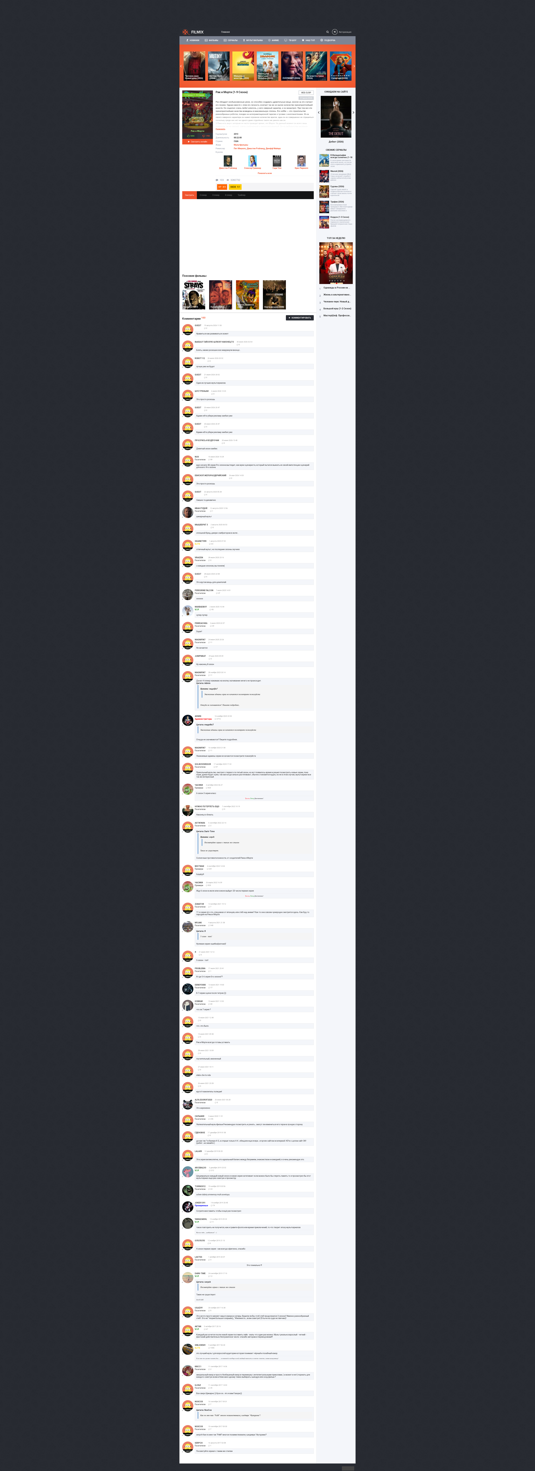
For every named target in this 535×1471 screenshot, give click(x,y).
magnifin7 (200, 640)
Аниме (275, 40)
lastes (198, 1257)
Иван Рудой (201, 508)
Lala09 (198, 1151)
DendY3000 (200, 985)
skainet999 (200, 541)
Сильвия (199, 1116)
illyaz (198, 1385)
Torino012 (200, 1186)
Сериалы (233, 40)
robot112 (200, 358)
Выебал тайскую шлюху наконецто (214, 342)
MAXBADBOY (201, 607)
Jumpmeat (200, 656)
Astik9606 (200, 823)
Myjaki (198, 923)
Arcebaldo (200, 1168)
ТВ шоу (292, 40)
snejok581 (200, 1345)
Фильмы (213, 40)
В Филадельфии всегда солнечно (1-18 (341, 156)
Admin (198, 716)
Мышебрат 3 (201, 525)
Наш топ (310, 40)
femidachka (201, 623)
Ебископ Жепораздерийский (210, 475)
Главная (225, 32)
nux (197, 457)
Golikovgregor (203, 764)
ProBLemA (200, 968)
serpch (199, 1443)
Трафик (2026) (337, 202)
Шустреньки (202, 391)
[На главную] (195, 32)
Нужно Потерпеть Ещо (207, 806)
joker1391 (200, 1203)
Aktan (198, 1326)
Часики (199, 785)
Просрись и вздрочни (207, 440)
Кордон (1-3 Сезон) (339, 217)
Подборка (329, 40)
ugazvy (199, 1308)
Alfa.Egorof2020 (203, 1100)
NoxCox (199, 1401)
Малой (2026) (336, 171)
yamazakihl (201, 1219)
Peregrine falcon (204, 590)
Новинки (194, 40)
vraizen (199, 557)
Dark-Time (200, 1273)
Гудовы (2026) (337, 186)
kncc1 (198, 1366)
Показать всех (265, 173)
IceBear (199, 1001)
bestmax (199, 866)
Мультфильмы (254, 40)
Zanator (199, 904)
